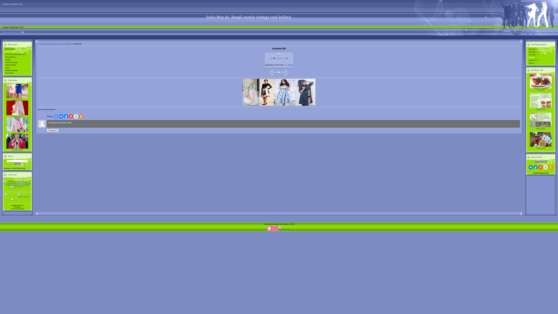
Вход (22, 27)
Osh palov (532, 55)
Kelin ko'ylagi (17, 116)
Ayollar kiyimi (17, 100)
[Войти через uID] (56, 116)
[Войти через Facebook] (66, 116)
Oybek (290, 65)
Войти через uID (541, 161)
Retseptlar (532, 52)
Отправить (52, 130)
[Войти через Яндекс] (71, 116)
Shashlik (68, 44)
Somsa (531, 63)
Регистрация (14, 27)
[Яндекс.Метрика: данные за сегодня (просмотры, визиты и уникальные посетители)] (24, 195)
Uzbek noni (533, 60)
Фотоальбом (50, 44)
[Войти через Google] (76, 116)
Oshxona (60, 44)
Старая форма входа (541, 173)
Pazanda (532, 49)
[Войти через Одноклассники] (81, 116)
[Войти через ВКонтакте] (61, 116)
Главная (5, 27)
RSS (22, 32)
